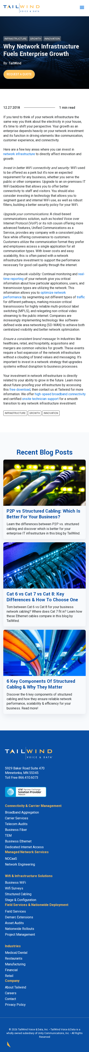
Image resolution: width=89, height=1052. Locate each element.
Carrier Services (16, 818)
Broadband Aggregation (22, 812)
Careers (10, 993)
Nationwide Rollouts (19, 929)
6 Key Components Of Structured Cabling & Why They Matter (41, 684)
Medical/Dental (16, 953)
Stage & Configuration (20, 900)
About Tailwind (15, 987)
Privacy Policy (15, 1005)
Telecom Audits (16, 824)
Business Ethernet (18, 841)
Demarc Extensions (19, 917)
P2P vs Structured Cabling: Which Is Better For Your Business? (43, 514)
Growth (35, 38)
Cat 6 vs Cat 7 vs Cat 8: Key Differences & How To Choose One (42, 597)
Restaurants (13, 958)
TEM (8, 835)
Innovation (52, 38)
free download (20, 390)
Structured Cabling (18, 894)
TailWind (14, 63)
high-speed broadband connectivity (60, 394)
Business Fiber (16, 830)
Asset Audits (14, 923)
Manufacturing (15, 964)
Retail (9, 976)
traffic (81, 297)
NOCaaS (11, 859)
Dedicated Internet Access (24, 847)
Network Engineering (20, 864)
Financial (11, 970)
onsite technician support (40, 399)
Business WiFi (15, 883)
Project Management (20, 934)
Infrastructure (16, 38)
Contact (10, 999)
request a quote (19, 74)
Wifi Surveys (14, 888)
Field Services (15, 911)
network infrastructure (19, 154)
